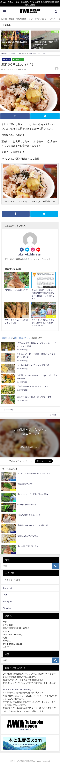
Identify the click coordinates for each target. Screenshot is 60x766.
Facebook (7, 588)
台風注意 (53, 415)
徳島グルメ (6, 59)
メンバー (53, 19)
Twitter (6, 595)
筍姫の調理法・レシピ (24, 19)
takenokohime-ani (30, 254)
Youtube (7, 608)
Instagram (8, 601)
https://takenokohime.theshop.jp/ (18, 689)
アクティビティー (41, 19)
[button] (3, 40)
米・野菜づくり (18, 59)
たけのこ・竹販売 (7, 19)
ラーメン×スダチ (9, 409)
